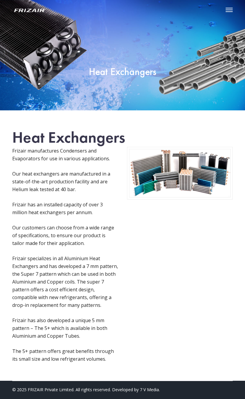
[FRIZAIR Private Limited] (30, 10)
